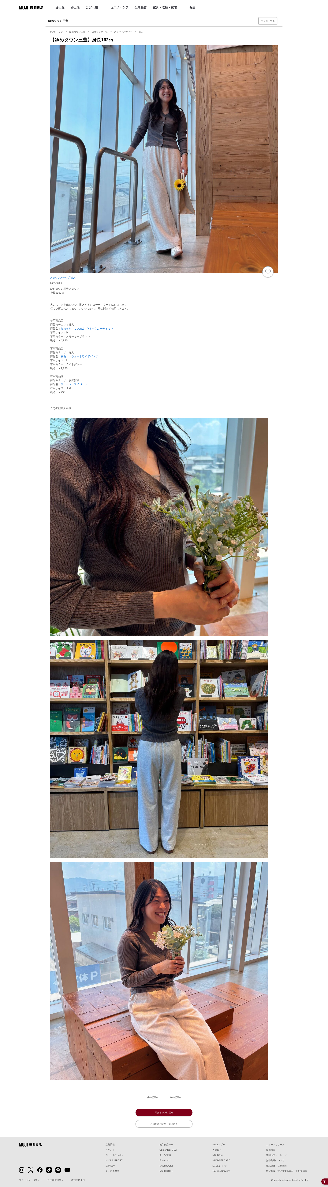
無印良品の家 (166, 1144)
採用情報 (270, 1150)
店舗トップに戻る (164, 1112)
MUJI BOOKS (166, 1165)
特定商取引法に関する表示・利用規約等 (286, 1171)
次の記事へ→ (177, 1097)
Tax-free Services (221, 1171)
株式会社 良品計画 (276, 1165)
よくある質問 (112, 1171)
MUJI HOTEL (166, 1171)
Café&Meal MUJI (168, 1150)
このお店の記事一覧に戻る (164, 1124)
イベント (110, 1150)
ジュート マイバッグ (74, 384)
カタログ (217, 1150)
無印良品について (275, 1160)
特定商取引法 (78, 1180)
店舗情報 (110, 1144)
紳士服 (75, 7)
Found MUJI (165, 1160)
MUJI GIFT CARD (221, 1160)
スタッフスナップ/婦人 (63, 277)
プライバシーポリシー (30, 1180)
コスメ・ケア (119, 7)
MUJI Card (217, 1155)
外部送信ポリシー (56, 1180)
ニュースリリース (275, 1144)
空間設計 (110, 1165)
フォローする (268, 21)
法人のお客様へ (220, 1165)
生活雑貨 (141, 7)
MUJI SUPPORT (114, 1160)
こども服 (92, 7)
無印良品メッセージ (276, 1155)
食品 (192, 7)
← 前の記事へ (151, 1097)
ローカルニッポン (115, 1155)
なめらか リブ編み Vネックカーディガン (87, 328)
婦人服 (60, 7)
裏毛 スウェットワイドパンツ (79, 356)
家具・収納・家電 (165, 7)
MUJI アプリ (218, 1144)
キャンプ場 (165, 1155)
